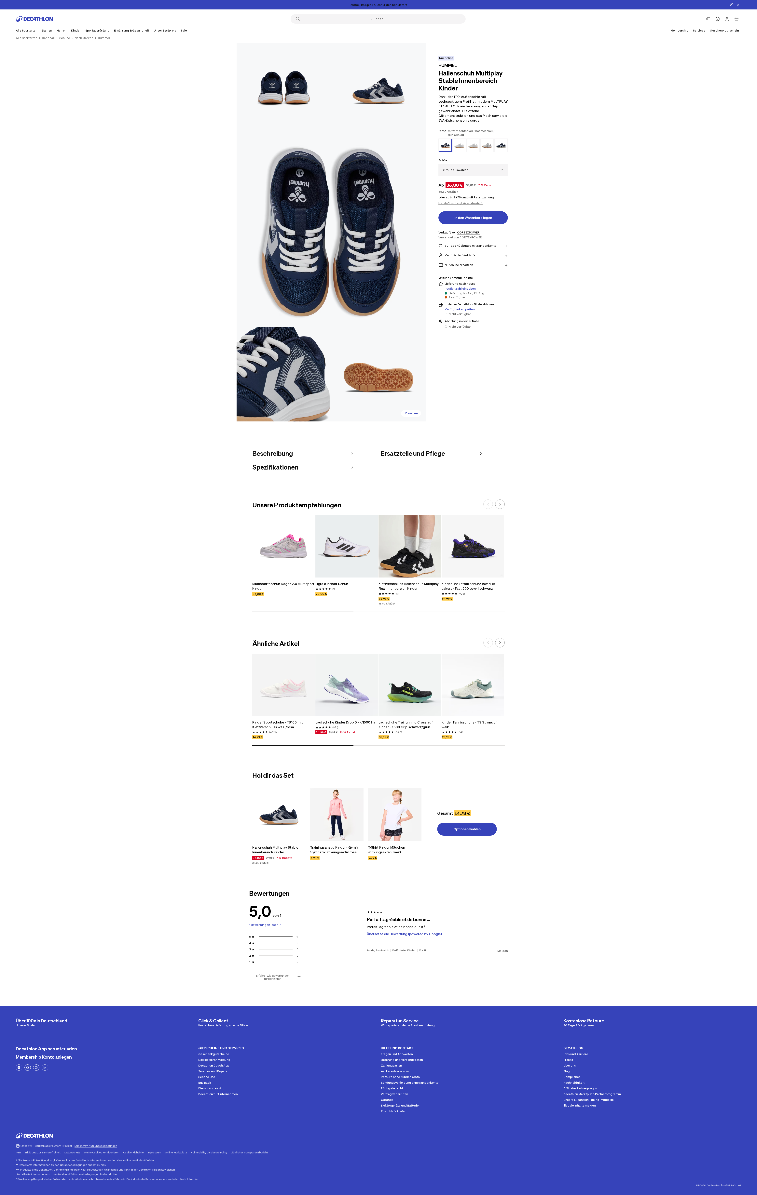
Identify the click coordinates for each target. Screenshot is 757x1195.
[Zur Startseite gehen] (34, 19)
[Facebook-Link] (19, 1067)
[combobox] (473, 170)
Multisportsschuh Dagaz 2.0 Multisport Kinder (283, 586)
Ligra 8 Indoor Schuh (331, 584)
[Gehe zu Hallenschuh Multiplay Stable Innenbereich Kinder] (279, 814)
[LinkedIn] (45, 1067)
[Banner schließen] (738, 5)
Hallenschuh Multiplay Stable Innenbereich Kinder (275, 849)
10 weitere (411, 413)
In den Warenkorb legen (473, 218)
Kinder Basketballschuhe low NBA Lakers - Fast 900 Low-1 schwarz (469, 586)
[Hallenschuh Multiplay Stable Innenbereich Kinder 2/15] (284, 90)
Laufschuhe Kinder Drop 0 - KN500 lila (345, 722)
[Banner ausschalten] (732, 5)
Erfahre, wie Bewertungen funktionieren (272, 977)
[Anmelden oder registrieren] (727, 19)
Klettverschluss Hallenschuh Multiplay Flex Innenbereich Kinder (408, 586)
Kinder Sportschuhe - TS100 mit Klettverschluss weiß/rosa (278, 724)
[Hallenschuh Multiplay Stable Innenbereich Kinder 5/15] (378, 374)
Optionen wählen (467, 829)
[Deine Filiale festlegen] (708, 19)
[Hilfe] (717, 19)
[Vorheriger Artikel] (488, 504)
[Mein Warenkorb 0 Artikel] (736, 19)
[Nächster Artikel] (500, 504)
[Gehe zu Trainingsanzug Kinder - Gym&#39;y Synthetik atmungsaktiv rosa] (337, 814)
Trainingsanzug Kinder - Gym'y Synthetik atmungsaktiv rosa (334, 849)
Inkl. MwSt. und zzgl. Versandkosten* (460, 203)
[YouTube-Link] (27, 1067)
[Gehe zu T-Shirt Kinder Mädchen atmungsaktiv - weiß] (394, 814)
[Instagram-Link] (36, 1067)
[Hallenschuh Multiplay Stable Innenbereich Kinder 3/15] (331, 232)
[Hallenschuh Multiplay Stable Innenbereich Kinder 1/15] (378, 90)
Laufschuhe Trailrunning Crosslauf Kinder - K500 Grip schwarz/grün (406, 724)
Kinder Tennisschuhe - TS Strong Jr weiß (469, 724)
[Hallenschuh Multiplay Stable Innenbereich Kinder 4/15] (284, 374)
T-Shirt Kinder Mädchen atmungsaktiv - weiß (387, 849)
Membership (679, 30)
